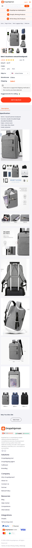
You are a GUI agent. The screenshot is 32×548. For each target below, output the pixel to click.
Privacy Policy (15, 546)
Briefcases (27, 23)
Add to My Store (16, 100)
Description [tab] (5, 108)
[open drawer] (30, 2)
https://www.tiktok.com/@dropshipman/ (3, 451)
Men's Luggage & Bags (18, 23)
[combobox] (17, 73)
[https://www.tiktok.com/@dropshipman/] (3, 451)
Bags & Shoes (8, 23)
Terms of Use (5, 546)
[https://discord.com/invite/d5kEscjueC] (5, 451)
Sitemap (22, 546)
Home (2, 23)
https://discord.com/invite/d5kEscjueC (5, 451)
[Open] (27, 73)
